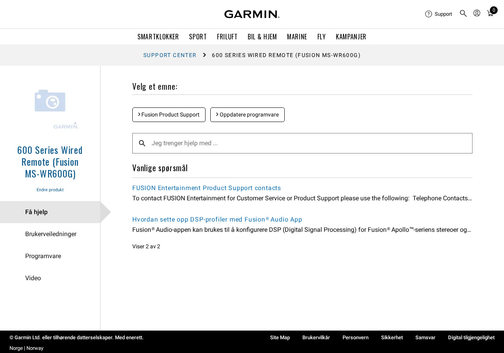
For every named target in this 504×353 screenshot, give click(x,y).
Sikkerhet (392, 337)
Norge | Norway (26, 348)
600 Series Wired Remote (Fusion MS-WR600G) (50, 161)
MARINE (297, 36)
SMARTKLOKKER (158, 36)
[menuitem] (439, 14)
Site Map (280, 337)
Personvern (356, 337)
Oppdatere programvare (249, 114)
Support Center (170, 55)
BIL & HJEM (262, 36)
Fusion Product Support (170, 114)
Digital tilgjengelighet (471, 337)
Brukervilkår (316, 337)
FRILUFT (227, 36)
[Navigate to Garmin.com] (252, 14)
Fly (321, 36)
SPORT (198, 36)
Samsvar (425, 337)
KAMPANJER (351, 36)
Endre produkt (50, 189)
